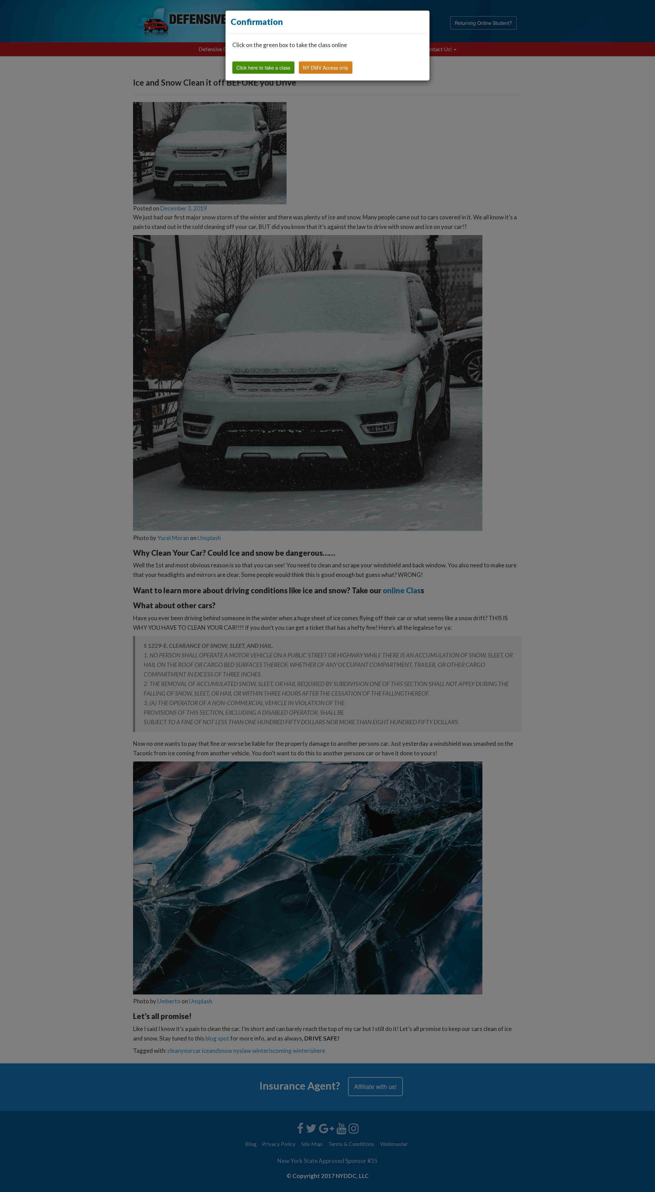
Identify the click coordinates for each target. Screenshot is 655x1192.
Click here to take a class (263, 67)
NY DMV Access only (325, 67)
